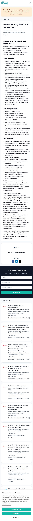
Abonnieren (16, 292)
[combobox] (16, 277)
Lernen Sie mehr (6, 505)
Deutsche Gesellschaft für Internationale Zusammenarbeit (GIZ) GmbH (18, 312)
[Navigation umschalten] (30, 2)
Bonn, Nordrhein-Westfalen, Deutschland (13, 32)
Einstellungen (16, 517)
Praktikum (12, 315)
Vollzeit (20, 30)
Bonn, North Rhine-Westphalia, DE (16, 457)
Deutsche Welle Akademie (9, 30)
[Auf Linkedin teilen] (16, 261)
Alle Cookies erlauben (16, 509)
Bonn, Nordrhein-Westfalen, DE (16, 318)
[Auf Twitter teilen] (20, 261)
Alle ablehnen (16, 513)
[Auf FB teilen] (13, 261)
